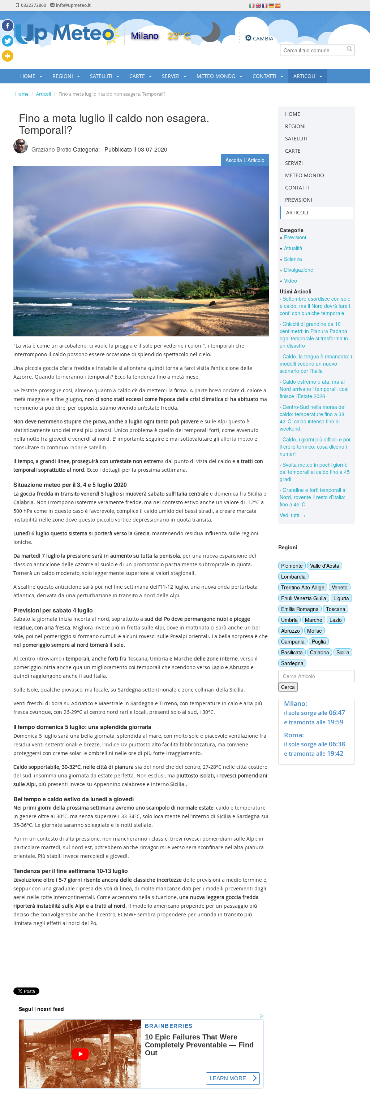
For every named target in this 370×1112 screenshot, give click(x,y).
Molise (314, 630)
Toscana (335, 608)
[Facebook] (7, 25)
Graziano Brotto (51, 149)
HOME (28, 76)
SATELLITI (102, 76)
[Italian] (252, 5)
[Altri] (7, 56)
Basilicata (292, 652)
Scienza (292, 258)
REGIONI (63, 76)
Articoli (43, 94)
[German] (271, 5)
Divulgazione (298, 269)
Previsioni (294, 237)
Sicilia (342, 652)
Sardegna (292, 663)
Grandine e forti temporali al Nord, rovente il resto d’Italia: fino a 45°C (313, 497)
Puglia (319, 641)
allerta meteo (237, 438)
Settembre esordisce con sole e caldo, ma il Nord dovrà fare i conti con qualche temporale (315, 306)
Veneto (340, 587)
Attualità (292, 248)
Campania (293, 641)
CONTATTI (265, 76)
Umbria (289, 619)
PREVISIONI (298, 199)
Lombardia (293, 576)
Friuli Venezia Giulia (303, 598)
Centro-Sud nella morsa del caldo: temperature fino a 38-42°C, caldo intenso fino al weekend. (313, 417)
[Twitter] (7, 41)
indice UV (115, 744)
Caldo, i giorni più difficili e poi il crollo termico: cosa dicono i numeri (315, 446)
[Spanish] (278, 5)
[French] (265, 5)
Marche (313, 619)
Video (290, 280)
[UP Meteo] (67, 34)
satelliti (97, 447)
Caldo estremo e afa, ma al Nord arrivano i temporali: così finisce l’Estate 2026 (314, 389)
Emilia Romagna (300, 608)
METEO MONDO (217, 76)
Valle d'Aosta (324, 565)
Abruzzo (290, 630)
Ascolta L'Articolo (244, 159)
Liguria (341, 598)
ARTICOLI (305, 76)
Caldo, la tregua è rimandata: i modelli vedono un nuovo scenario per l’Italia (316, 363)
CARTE (137, 76)
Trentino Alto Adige (302, 587)
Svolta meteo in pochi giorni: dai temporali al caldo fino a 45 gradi (315, 472)
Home (22, 94)
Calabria (319, 652)
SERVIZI (171, 76)
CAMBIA (263, 38)
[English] (258, 5)
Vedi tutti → (293, 515)
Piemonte (292, 565)
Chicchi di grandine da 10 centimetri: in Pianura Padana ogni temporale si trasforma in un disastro (314, 334)
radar (76, 447)
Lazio (336, 619)
